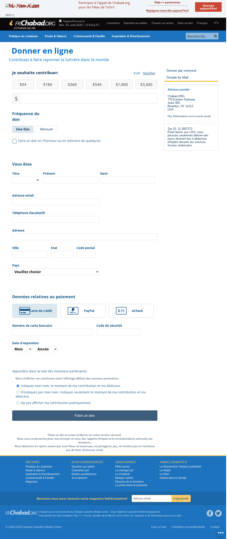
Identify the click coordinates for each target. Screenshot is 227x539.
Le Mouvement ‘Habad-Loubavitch (180, 466)
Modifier (149, 73)
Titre (15, 173)
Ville (15, 248)
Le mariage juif (124, 470)
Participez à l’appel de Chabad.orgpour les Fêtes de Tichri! (104, 4)
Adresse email (23, 195)
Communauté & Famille (89, 36)
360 (72, 84)
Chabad (78, 511)
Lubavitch (88, 511)
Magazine (32, 481)
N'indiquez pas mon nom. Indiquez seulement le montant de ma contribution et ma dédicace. (81, 394)
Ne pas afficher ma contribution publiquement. (56, 403)
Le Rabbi (165, 470)
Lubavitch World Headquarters (143, 511)
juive (166, 515)
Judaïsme (139, 515)
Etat (54, 248)
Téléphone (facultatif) (28, 213)
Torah (126, 515)
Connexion (113, 23)
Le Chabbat (122, 474)
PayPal (89, 311)
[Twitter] (218, 513)
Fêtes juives (122, 466)
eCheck (137, 311)
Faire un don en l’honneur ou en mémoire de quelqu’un (59, 141)
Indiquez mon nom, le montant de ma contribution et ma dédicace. (71, 386)
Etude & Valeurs (56, 36)
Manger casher (124, 477)
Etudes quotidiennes (84, 474)
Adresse (18, 230)
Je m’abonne (79, 477)
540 (97, 84)
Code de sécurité (109, 325)
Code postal (85, 248)
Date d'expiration (25, 343)
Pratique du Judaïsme (23, 36)
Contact (214, 527)
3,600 (146, 84)
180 (47, 84)
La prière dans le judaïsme (131, 485)
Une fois (22, 129)
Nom (104, 173)
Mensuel (46, 129)
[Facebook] (210, 513)
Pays (15, 265)
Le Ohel (164, 474)
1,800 (122, 84)
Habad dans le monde (173, 477)
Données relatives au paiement (43, 296)
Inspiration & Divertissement (131, 36)
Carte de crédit (40, 311)
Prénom (49, 173)
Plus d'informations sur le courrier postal (189, 116)
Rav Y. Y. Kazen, (83, 515)
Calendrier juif (80, 470)
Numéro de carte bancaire (32, 325)
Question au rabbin (135, 23)
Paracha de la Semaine (129, 481)
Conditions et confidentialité (188, 527)
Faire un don (185, 23)
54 (23, 84)
